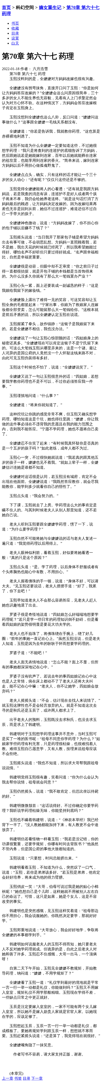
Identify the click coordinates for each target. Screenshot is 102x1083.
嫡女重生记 (50, 7)
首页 (6, 7)
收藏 (15, 28)
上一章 (7, 1078)
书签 (18, 1078)
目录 (26, 1078)
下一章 (37, 1078)
